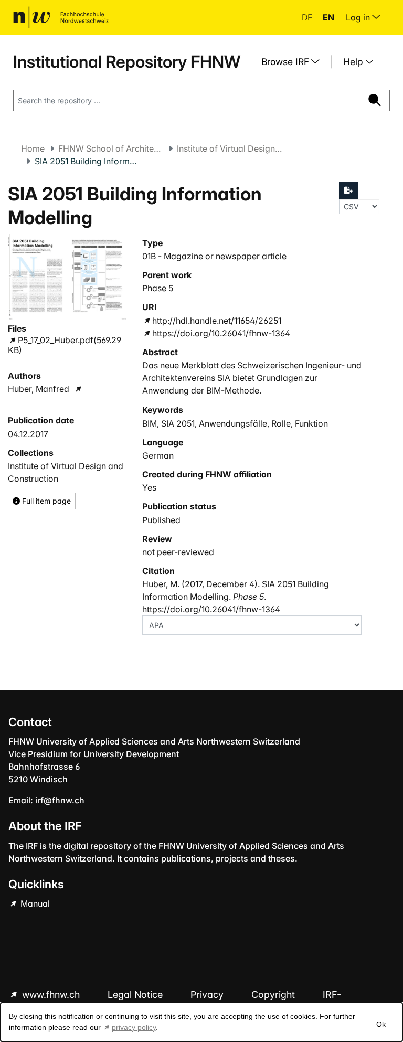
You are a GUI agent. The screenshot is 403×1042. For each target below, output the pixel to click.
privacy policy (134, 1027)
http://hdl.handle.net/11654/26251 (216, 320)
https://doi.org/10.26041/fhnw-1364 (221, 333)
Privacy (208, 994)
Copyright (274, 994)
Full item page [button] (45, 500)
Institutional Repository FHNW (126, 61)
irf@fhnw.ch (59, 800)
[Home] (61, 17)
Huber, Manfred (38, 389)
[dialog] (201, 1022)
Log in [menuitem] (359, 17)
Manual (34, 903)
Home (33, 148)
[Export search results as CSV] (348, 190)
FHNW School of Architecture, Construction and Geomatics (110, 148)
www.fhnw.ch (50, 994)
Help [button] (354, 61)
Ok (381, 1024)
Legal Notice (136, 994)
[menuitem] (294, 62)
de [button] (308, 17)
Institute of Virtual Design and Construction (229, 148)
